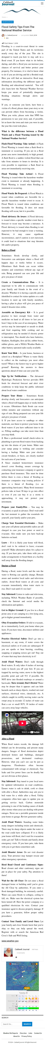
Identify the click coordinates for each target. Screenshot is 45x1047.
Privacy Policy (27, 1036)
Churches (23, 1033)
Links (30, 1033)
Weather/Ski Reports (10, 1033)
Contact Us (38, 1033)
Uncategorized (7, 22)
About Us (16, 1036)
